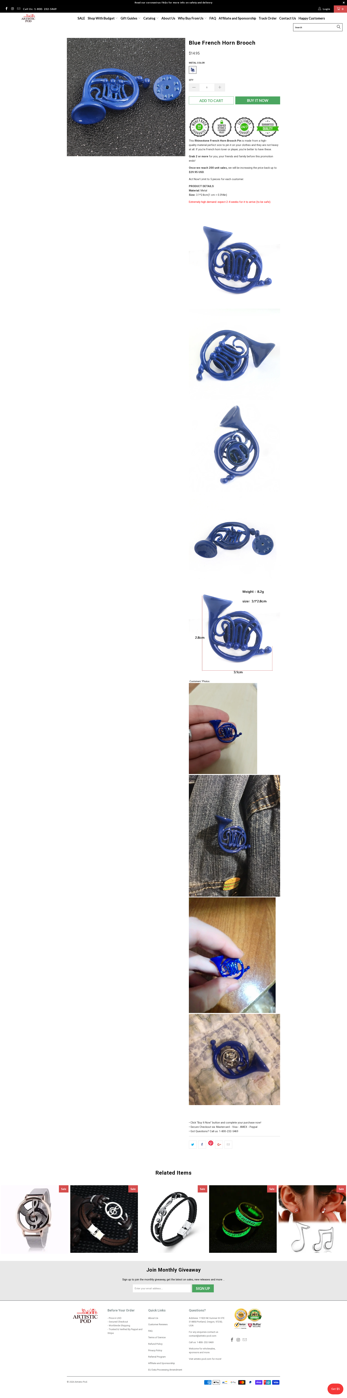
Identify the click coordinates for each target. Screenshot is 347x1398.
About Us (168, 18)
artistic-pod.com (202, 1359)
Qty (191, 80)
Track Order (268, 18)
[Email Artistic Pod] (18, 9)
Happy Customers (312, 18)
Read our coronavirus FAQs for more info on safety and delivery (173, 2)
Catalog (149, 18)
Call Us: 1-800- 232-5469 (40, 8)
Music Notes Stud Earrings (312, 1219)
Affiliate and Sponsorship (237, 18)
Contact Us (287, 18)
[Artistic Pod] (27, 18)
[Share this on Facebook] (202, 1145)
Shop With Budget (101, 18)
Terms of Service (157, 1337)
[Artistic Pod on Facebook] (6, 9)
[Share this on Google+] (219, 1145)
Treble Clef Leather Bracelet (173, 1219)
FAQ (212, 18)
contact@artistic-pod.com (202, 1335)
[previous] (73, 97)
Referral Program (157, 1356)
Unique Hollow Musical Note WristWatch (34, 1219)
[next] (178, 97)
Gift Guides (129, 18)
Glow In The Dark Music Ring (243, 1219)
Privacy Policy (155, 1350)
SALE (81, 18)
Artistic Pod (81, 1381)
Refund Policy (155, 1344)
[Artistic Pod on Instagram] (12, 9)
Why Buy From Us (191, 18)
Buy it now (257, 100)
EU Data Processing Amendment (165, 1369)
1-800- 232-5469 (205, 1342)
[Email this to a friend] (228, 1145)
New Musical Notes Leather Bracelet (104, 1219)
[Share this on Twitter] (193, 1145)
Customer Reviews (158, 1324)
